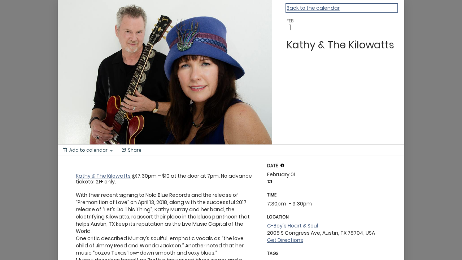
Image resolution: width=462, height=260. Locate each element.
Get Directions (285, 240)
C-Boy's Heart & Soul (292, 225)
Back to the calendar (313, 8)
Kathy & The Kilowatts (103, 175)
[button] (282, 165)
